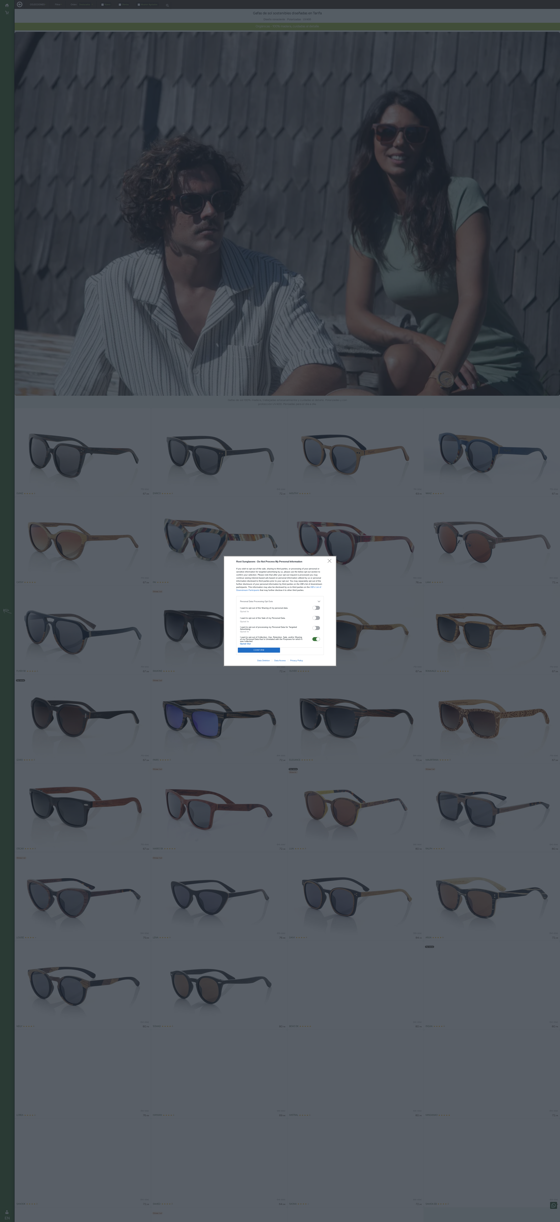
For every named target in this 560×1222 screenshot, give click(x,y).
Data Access (280, 660)
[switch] (316, 608)
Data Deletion (263, 660)
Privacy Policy (296, 660)
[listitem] (280, 601)
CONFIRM (259, 650)
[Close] (330, 562)
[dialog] (280, 611)
